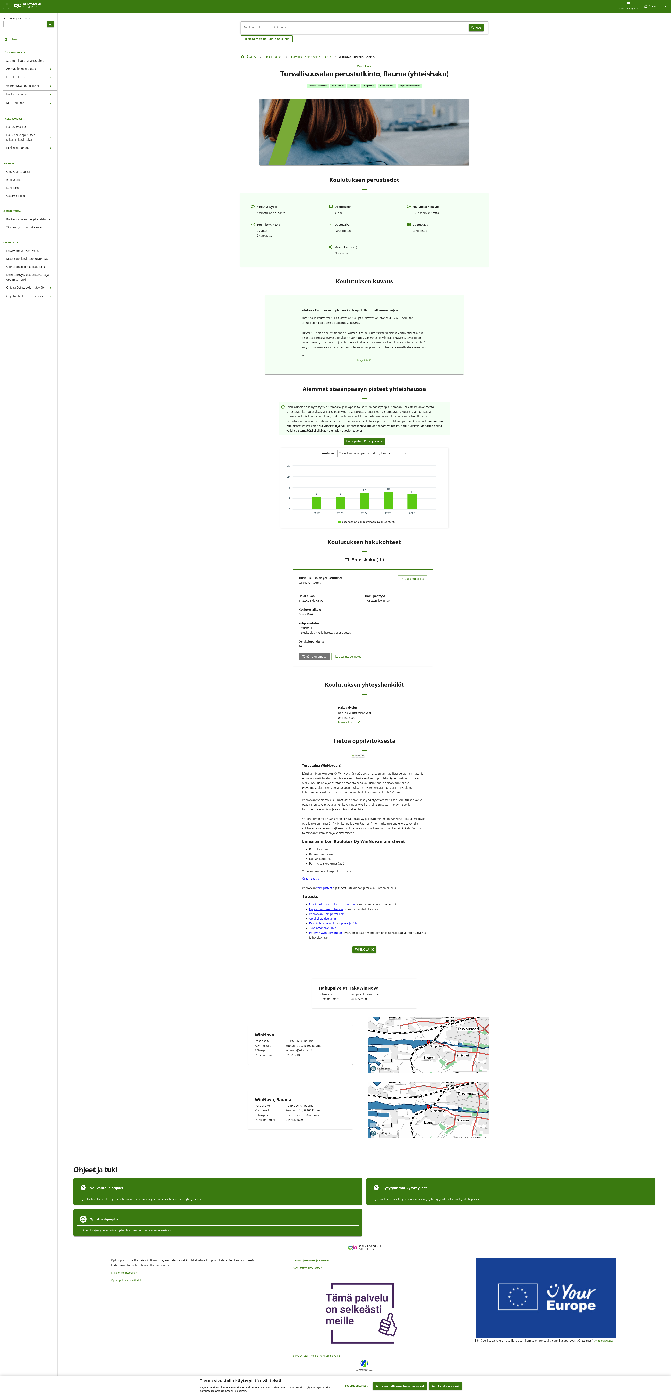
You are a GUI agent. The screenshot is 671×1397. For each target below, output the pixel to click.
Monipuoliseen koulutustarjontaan (332, 904)
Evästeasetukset (356, 1386)
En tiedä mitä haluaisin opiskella (267, 39)
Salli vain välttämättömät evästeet (399, 1386)
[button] (655, 6)
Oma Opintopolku (628, 8)
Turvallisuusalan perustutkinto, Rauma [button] (364, 453)
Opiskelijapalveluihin (322, 918)
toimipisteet (324, 888)
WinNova (364, 66)
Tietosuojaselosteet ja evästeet (311, 1260)
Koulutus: (328, 453)
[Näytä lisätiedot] (355, 247)
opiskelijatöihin (349, 923)
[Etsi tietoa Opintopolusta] (50, 24)
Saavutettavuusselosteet (307, 1268)
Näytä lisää (364, 360)
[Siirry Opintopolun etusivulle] (27, 6)
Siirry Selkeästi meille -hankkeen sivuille (316, 1355)
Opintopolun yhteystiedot (126, 1280)
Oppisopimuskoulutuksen (326, 909)
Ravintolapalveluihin (322, 923)
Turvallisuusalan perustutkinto (311, 57)
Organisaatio (310, 878)
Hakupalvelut (364, 722)
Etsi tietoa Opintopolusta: (16, 18)
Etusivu (15, 39)
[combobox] (354, 27)
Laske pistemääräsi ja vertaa (365, 441)
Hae (478, 28)
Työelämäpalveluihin (322, 928)
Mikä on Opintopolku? (124, 1272)
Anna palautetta (603, 1340)
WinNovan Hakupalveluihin (327, 914)
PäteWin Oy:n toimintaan (326, 933)
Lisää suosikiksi (414, 579)
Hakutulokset (273, 57)
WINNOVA (365, 949)
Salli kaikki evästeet (445, 1386)
